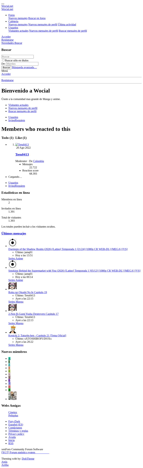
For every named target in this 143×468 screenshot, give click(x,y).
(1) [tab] (7, 138)
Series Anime (15, 258)
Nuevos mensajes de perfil (42, 24)
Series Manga (15, 301)
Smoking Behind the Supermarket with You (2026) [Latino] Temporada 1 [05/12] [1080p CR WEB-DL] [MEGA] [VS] (74, 270)
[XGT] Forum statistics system (25, 452)
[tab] (20, 138)
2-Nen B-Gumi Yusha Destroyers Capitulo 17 (33, 313)
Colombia (38, 161)
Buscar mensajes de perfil (73, 30)
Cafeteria (13, 21)
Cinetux (12, 412)
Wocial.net (7, 6)
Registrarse (7, 80)
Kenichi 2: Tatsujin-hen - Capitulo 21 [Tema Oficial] (37, 335)
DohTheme (28, 458)
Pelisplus (13, 415)
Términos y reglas (18, 430)
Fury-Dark (14, 421)
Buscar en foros (37, 18)
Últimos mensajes (13, 233)
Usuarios (13, 27)
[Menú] (2, 3)
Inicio (11, 440)
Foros (11, 15)
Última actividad (67, 24)
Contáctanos (15, 427)
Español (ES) (15, 424)
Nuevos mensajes (18, 18)
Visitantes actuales (18, 30)
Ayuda (12, 437)
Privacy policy (16, 433)
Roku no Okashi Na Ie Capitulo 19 (27, 292)
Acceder (6, 73)
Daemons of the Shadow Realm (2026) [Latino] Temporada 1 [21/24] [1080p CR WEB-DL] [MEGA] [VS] (67, 249)
